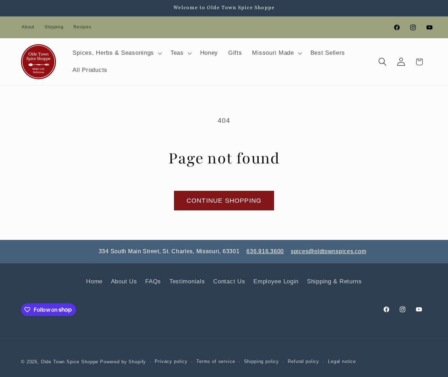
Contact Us (229, 281)
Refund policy (303, 361)
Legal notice (342, 361)
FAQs (153, 281)
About (28, 27)
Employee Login (276, 281)
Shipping (54, 27)
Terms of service (215, 361)
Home (94, 281)
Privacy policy (171, 361)
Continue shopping (224, 200)
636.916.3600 (265, 251)
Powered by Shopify (123, 361)
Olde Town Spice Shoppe (69, 361)
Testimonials (187, 281)
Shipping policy (261, 361)
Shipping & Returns (334, 281)
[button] (117, 53)
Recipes (82, 27)
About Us (124, 281)
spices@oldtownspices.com (328, 251)
